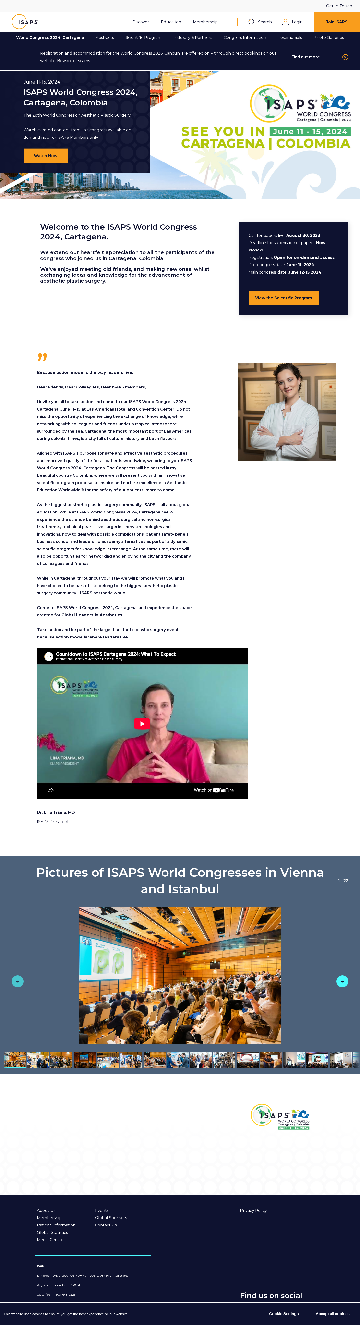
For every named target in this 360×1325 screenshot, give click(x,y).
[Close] (345, 57)
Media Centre (50, 1240)
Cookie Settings (284, 1314)
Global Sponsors (111, 1217)
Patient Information (56, 1225)
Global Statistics (52, 1232)
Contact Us (106, 1225)
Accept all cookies (333, 1314)
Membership (49, 1217)
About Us (46, 1210)
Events (101, 1210)
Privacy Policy (253, 1210)
